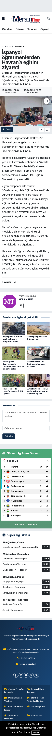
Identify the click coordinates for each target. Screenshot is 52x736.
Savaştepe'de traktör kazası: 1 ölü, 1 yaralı (13, 391)
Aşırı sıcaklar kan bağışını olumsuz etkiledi (36, 364)
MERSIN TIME (26, 299)
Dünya (19, 29)
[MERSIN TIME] (9, 301)
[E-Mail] (21, 305)
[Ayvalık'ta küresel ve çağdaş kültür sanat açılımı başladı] (38, 380)
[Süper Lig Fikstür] (48, 535)
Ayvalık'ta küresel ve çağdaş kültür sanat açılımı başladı (37, 391)
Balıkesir (20, 47)
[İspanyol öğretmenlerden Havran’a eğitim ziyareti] (26, 111)
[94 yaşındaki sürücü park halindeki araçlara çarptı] (13, 328)
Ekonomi (32, 29)
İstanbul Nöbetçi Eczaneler (14, 690)
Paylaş (9, 129)
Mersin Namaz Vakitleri (13, 699)
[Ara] (48, 19)
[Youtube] (26, 675)
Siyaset (44, 29)
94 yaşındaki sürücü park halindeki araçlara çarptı (12, 339)
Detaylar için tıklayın (26, 524)
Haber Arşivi (36, 715)
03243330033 (28, 658)
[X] (20, 675)
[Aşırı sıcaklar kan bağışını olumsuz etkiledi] (38, 353)
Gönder (8, 436)
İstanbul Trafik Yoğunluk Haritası (35, 699)
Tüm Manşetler (38, 707)
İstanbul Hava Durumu (35, 690)
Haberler (6, 47)
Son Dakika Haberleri (11, 717)
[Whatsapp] (31, 675)
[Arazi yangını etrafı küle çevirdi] (38, 328)
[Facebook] (15, 675)
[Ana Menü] (3, 19)
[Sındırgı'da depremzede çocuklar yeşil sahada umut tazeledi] (13, 353)
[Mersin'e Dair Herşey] (26, 18)
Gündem (7, 29)
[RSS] (36, 675)
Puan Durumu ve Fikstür (13, 708)
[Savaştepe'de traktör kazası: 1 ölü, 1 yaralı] (13, 380)
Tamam (36, 732)
